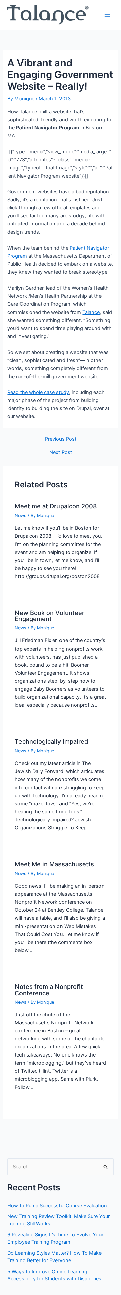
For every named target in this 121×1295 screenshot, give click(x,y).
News (20, 515)
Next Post (60, 452)
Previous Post (60, 439)
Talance (91, 312)
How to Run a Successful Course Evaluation (57, 1206)
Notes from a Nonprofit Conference (49, 989)
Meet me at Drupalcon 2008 (56, 506)
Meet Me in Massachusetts (54, 864)
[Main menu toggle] (107, 15)
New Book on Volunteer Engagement (49, 615)
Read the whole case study (38, 392)
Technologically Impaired (51, 741)
